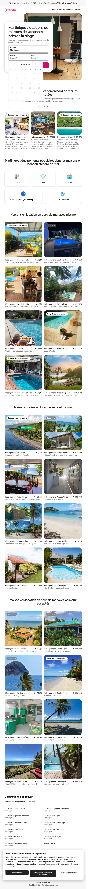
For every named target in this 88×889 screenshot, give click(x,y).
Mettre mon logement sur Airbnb (66, 9)
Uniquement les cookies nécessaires (43, 874)
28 (30, 93)
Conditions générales (50, 885)
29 (34, 93)
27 (25, 93)
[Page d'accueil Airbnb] (10, 9)
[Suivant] (47, 107)
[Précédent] (39, 107)
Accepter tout (17, 873)
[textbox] (18, 58)
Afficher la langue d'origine (67, 3)
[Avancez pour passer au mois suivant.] (38, 64)
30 (39, 93)
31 (12, 97)
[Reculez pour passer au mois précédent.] (12, 64)
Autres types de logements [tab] (15, 802)
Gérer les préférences (69, 873)
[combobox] (28, 50)
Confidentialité (34, 885)
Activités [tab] (32, 802)
